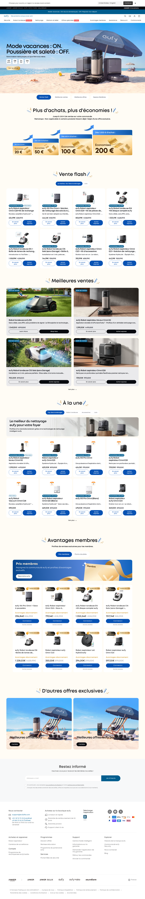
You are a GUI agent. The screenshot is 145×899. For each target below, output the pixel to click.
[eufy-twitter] (121, 812)
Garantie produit (54, 824)
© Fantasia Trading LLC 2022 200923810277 (24, 890)
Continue (128, 3)
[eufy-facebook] (115, 812)
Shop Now (54, 331)
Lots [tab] (86, 183)
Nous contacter (110, 850)
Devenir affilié (46, 841)
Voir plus (71, 389)
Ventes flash (43, 97)
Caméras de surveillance (18, 844)
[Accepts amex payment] (114, 817)
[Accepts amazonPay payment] (109, 817)
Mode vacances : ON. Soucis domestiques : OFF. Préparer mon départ (72, 11)
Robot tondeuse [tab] (72, 412)
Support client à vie (56, 827)
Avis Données (71, 893)
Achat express (29, 222)
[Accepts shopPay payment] (114, 820)
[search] (125, 16)
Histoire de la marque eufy (114, 841)
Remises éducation (48, 844)
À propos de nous (48, 890)
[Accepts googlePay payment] (128, 817)
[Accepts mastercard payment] (133, 817)
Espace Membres (99, 97)
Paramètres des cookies (18, 893)
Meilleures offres (80, 97)
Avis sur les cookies (57, 893)
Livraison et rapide (55, 815)
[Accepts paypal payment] (109, 820)
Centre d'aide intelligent (82, 841)
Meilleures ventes (61, 97)
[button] (135, 3)
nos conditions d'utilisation (54, 785)
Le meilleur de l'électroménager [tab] (69, 183)
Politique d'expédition (65, 890)
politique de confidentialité (75, 785)
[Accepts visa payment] (124, 820)
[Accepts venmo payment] (119, 820)
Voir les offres (13, 68)
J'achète (15, 744)
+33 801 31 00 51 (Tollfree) (21, 820)
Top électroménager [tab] (55, 412)
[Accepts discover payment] (124, 817)
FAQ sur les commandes (82, 855)
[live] (130, 16)
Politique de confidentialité (110, 890)
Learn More (23, 331)
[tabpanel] (72, 228)
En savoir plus (15, 222)
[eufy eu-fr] (7, 16)
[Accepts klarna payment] (128, 820)
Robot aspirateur (15, 841)
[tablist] (72, 183)
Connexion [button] (27, 621)
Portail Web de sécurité (50, 858)
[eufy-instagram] (110, 812)
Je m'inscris (110, 778)
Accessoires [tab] (86, 412)
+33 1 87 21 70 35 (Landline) (22, 818)
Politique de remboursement (86, 890)
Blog (106, 853)
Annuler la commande (81, 858)
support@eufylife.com (21, 815)
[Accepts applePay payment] (119, 817)
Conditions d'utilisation (38, 893)
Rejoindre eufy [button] (24, 576)
